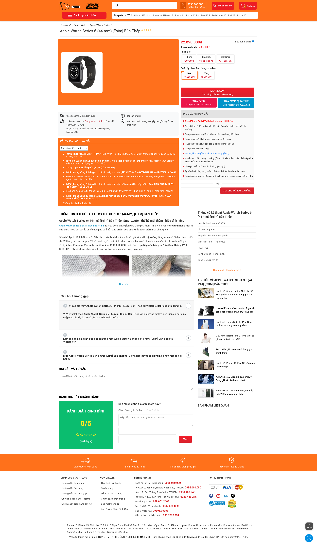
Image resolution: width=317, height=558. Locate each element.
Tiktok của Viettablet (233, 496)
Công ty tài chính (94, 121)
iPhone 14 (179, 15)
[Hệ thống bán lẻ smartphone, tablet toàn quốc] (70, 6)
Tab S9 (213, 528)
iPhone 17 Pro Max (95, 532)
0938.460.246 (187, 492)
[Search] (116, 5)
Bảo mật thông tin (110, 503)
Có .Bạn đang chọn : (199, 68)
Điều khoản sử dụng (111, 493)
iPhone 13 (121, 528)
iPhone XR (215, 525)
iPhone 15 (168, 15)
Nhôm (188, 59)
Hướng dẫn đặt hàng (72, 488)
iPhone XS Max (231, 525)
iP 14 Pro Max (153, 528)
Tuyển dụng (107, 488)
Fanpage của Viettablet (212, 496)
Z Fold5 (194, 528)
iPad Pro (246, 525)
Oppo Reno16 (161, 525)
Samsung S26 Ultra (117, 532)
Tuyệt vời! (158, 410)
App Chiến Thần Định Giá (114, 509)
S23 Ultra (183, 528)
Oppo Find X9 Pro (127, 525)
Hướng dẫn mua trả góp (74, 493)
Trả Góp (198, 103)
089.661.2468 (161, 501)
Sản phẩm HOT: (122, 15)
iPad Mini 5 (108, 528)
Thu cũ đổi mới (225, 5)
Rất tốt (155, 410)
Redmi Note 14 (74, 528)
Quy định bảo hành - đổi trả (75, 498)
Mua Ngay (217, 92)
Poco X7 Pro (169, 528)
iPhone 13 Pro (192, 15)
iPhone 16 (157, 15)
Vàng (206, 75)
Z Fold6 (104, 525)
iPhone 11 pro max (198, 525)
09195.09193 (160, 510)
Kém (147, 410)
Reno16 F (205, 15)
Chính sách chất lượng (113, 498)
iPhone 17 (241, 15)
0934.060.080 (193, 487)
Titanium (206, 59)
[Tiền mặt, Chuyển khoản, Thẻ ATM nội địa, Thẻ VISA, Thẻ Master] (227, 487)
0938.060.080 (196, 5)
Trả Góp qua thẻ (236, 103)
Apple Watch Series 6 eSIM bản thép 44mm (82, 225)
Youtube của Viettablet (219, 496)
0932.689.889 (170, 506)
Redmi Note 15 (219, 15)
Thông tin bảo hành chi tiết (77, 203)
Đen (189, 75)
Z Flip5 (203, 528)
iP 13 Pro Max (136, 528)
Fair (150, 410)
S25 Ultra (145, 15)
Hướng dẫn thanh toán (73, 483)
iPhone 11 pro (178, 525)
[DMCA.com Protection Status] (231, 504)
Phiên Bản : (187, 51)
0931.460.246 (188, 496)
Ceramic (225, 59)
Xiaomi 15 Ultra (75, 532)
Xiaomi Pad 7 (243, 528)
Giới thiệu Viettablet (111, 483)
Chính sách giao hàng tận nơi (76, 503)
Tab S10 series (226, 528)
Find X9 (231, 15)
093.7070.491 (171, 515)
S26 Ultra (135, 15)
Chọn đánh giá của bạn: (131, 410)
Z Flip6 (113, 525)
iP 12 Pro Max (145, 525)
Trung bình (152, 410)
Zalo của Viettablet (226, 496)
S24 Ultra (94, 525)
